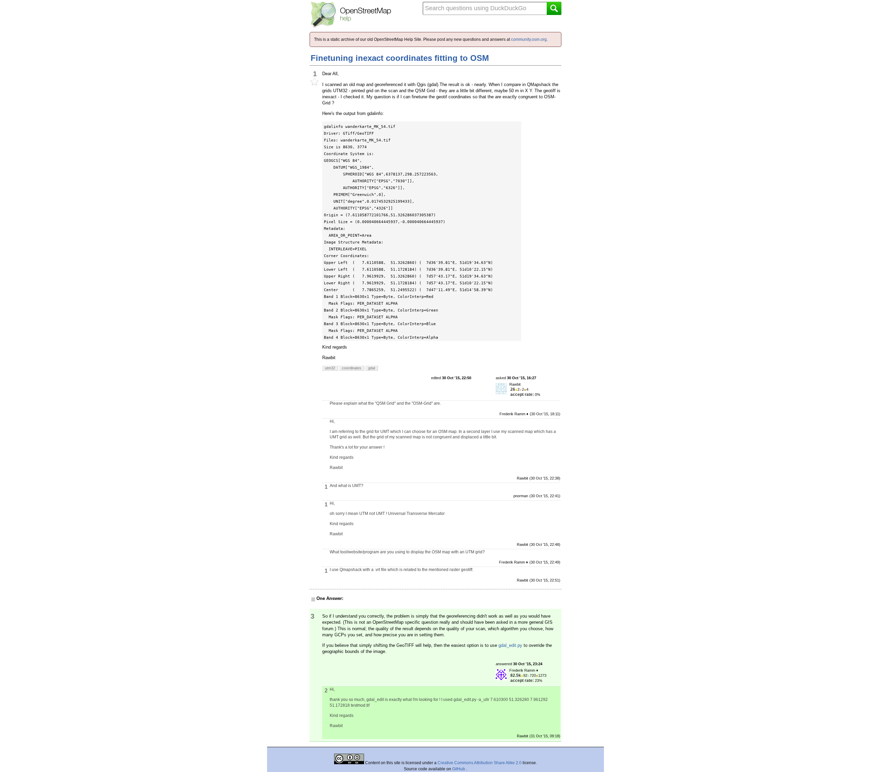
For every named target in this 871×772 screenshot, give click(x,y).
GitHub (459, 769)
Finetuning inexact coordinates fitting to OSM (400, 58)
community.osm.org (529, 39)
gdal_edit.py (510, 645)
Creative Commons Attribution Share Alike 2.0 (480, 762)
